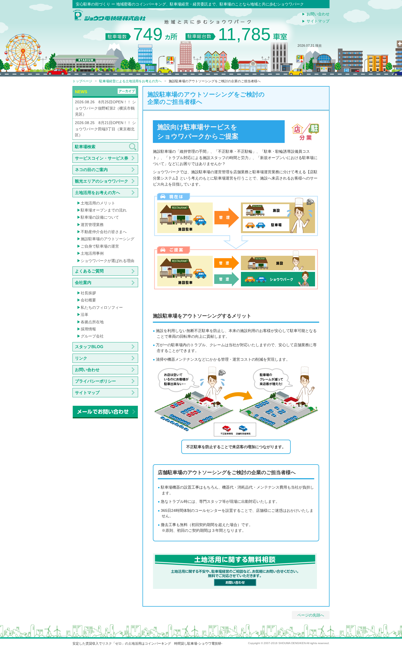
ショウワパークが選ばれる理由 (107, 261)
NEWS (81, 91)
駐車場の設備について (100, 217)
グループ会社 (92, 336)
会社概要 (88, 300)
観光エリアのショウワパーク (101, 181)
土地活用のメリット (98, 203)
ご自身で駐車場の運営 (100, 246)
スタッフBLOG (89, 346)
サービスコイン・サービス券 (101, 158)
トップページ (82, 81)
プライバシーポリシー (95, 381)
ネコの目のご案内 (91, 169)
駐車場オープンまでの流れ (104, 210)
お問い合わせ (318, 14)
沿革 (84, 314)
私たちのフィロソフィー (102, 307)
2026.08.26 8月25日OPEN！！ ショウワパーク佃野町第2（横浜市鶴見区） (105, 108)
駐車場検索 (85, 146)
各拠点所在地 (92, 322)
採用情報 (88, 329)
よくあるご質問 (89, 271)
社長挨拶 (88, 293)
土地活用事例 (92, 253)
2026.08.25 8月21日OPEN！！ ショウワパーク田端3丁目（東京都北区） (105, 129)
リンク (81, 358)
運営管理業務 (92, 224)
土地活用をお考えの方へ (97, 192)
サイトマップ (318, 21)
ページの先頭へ (310, 615)
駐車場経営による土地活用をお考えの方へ (130, 81)
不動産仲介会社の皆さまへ (104, 232)
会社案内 (83, 282)
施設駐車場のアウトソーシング (107, 239)
